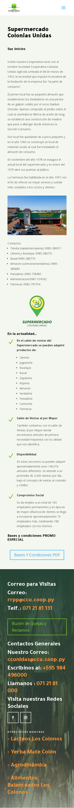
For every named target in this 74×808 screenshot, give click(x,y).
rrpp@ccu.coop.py (30, 601)
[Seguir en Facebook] (13, 717)
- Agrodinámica (27, 766)
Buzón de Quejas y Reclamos (29, 627)
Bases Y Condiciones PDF (37, 555)
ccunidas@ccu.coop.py (36, 660)
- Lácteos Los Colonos (34, 740)
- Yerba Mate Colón (31, 753)
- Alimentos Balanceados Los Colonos (28, 786)
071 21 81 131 (37, 609)
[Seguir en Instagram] (25, 717)
